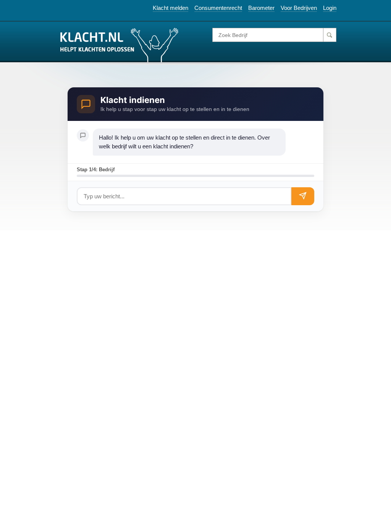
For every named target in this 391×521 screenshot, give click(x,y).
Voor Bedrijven (299, 8)
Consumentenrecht (218, 8)
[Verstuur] (302, 196)
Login (329, 8)
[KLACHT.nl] (119, 45)
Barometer (261, 8)
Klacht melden (170, 8)
